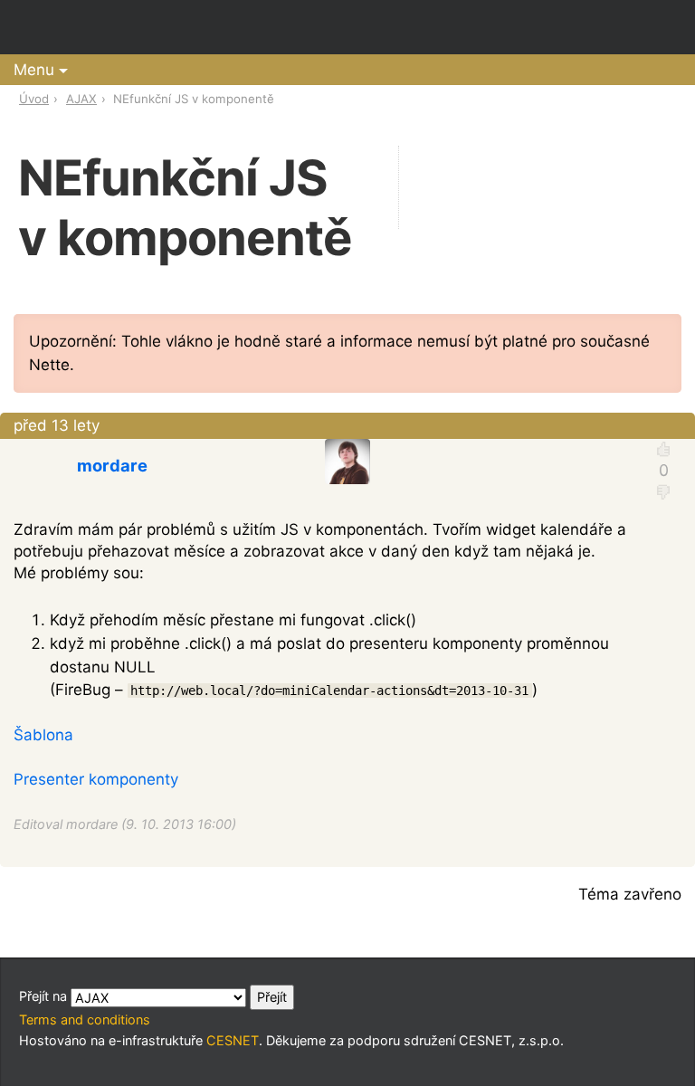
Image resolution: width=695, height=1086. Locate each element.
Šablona (43, 735)
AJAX (81, 98)
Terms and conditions (84, 1019)
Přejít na (45, 996)
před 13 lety (57, 425)
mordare (112, 465)
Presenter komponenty (96, 779)
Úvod (34, 98)
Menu (34, 70)
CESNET (232, 1040)
